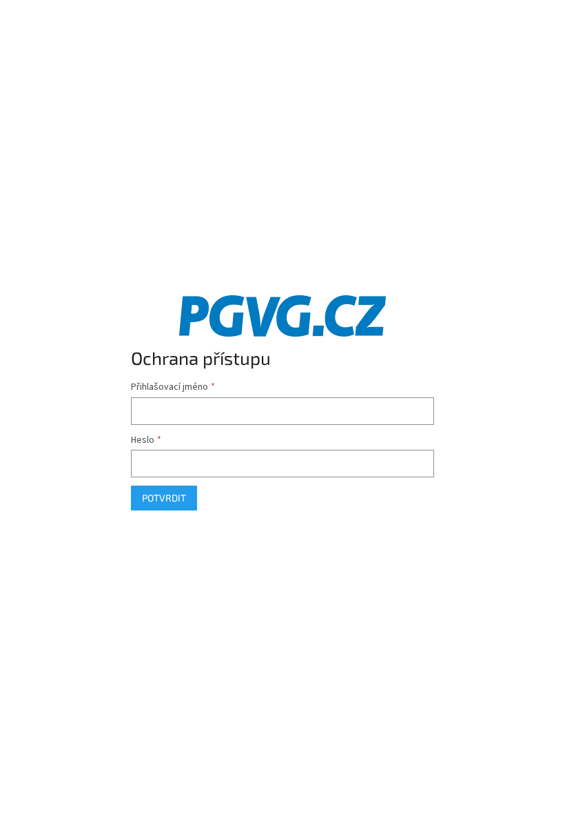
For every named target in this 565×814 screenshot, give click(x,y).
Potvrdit (164, 498)
